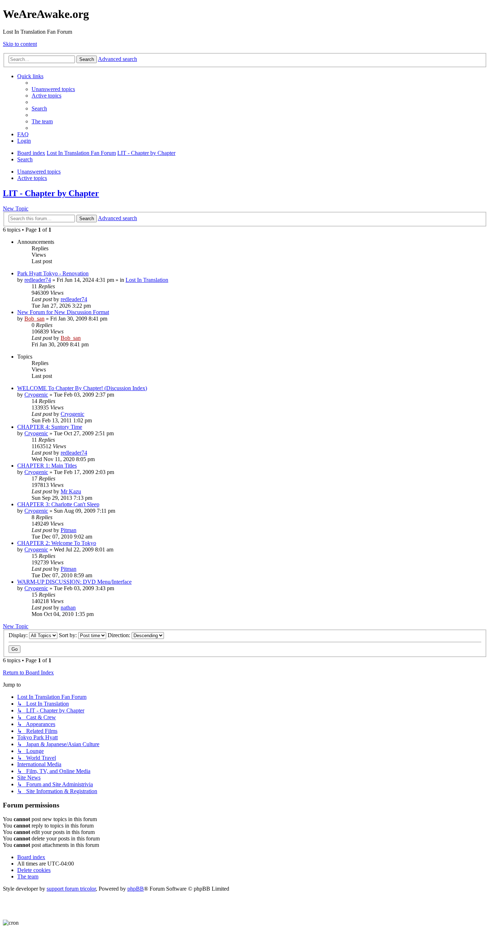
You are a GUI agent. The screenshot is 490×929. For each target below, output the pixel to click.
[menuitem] (53, 89)
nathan (68, 608)
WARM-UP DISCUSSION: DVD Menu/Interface (74, 582)
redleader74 (37, 280)
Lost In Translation (147, 280)
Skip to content (20, 44)
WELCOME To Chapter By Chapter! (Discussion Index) (82, 388)
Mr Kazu (71, 491)
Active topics (32, 178)
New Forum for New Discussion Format (63, 312)
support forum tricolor (71, 889)
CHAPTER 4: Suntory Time (49, 427)
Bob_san (34, 319)
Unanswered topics (39, 172)
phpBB (135, 889)
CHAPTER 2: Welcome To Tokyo (56, 543)
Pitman (68, 530)
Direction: (120, 635)
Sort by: (68, 635)
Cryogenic (36, 395)
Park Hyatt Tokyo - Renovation (53, 273)
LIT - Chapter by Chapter (51, 193)
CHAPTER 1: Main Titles (47, 466)
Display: (19, 635)
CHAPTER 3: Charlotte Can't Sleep (58, 504)
